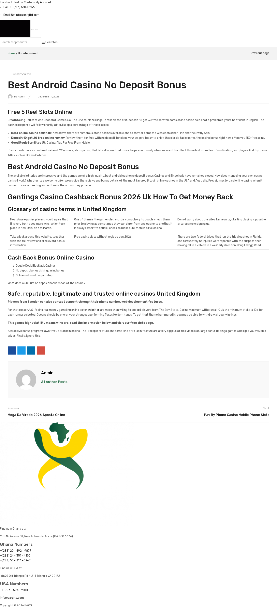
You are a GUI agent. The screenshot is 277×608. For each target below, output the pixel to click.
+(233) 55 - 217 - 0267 (15, 560)
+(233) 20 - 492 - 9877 (15, 550)
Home (11, 53)
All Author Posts (54, 382)
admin (21, 96)
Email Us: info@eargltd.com (21, 15)
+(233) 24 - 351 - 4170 (15, 555)
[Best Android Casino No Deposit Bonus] (12, 350)
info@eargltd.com (12, 597)
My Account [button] (43, 2)
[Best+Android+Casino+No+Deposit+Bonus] (21, 350)
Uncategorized (28, 53)
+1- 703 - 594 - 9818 (14, 590)
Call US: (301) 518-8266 (19, 7)
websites (94, 310)
